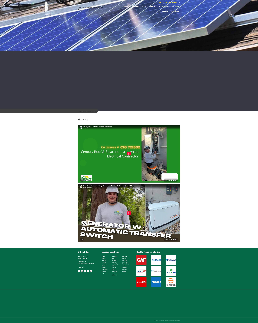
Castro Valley (115, 264)
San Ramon (104, 264)
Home (85, 110)
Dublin (113, 269)
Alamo (124, 265)
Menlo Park (125, 262)
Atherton (124, 271)
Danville (114, 267)
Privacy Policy (81, 267)
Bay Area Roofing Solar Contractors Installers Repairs (90, 8)
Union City (124, 256)
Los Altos (124, 269)
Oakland (104, 262)
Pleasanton (114, 256)
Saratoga (124, 267)
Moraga (103, 258)
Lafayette (104, 260)
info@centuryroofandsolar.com (86, 263)
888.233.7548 (163, 2)
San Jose (124, 260)
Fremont (124, 258)
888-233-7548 (82, 261)
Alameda (104, 265)
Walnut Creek (125, 264)
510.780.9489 (173, 2)
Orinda (103, 256)
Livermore (114, 260)
